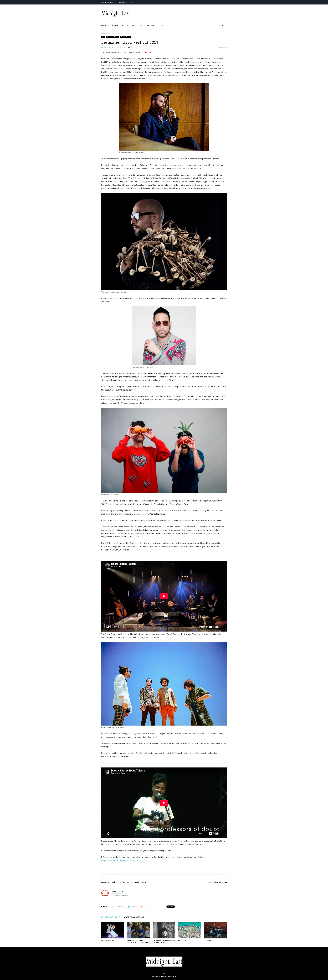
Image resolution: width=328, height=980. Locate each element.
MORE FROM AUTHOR (134, 917)
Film (134, 26)
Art (141, 26)
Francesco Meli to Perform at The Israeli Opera (123, 882)
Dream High (208, 940)
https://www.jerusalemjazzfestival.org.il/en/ (120, 860)
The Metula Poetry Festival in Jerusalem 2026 (164, 941)
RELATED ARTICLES (110, 917)
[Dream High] (215, 930)
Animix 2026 (183, 940)
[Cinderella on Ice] (112, 930)
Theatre (114, 26)
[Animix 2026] (189, 930)
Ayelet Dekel (108, 47)
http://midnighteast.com (119, 895)
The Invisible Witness (217, 882)
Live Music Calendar (109, 2)
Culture (151, 26)
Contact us (123, 2)
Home (103, 33)
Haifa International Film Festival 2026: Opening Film (137, 941)
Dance (125, 26)
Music (103, 26)
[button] (223, 25)
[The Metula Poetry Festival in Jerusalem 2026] (164, 930)
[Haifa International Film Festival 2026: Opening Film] (138, 930)
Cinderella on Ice (107, 940)
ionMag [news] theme (168, 976)
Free (161, 26)
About (132, 2)
